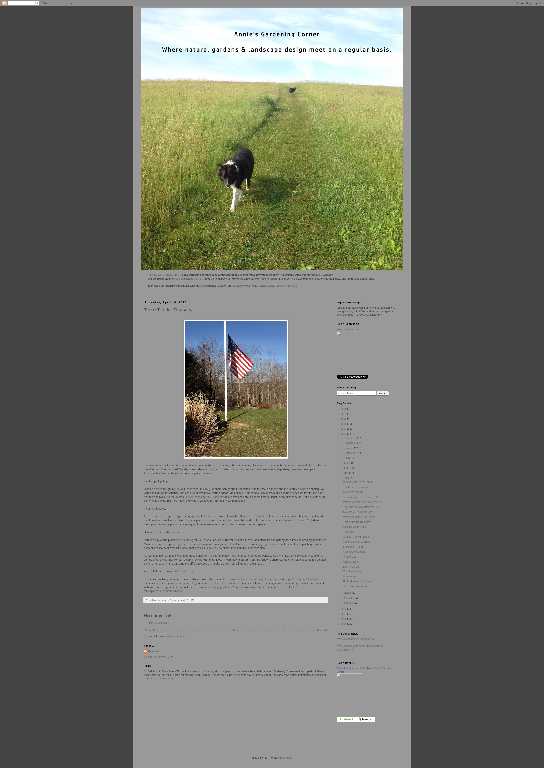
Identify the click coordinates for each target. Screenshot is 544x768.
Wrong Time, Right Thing (357, 482)
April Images (350, 576)
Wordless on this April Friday (359, 516)
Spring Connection (354, 551)
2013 (344, 433)
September (350, 453)
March (347, 592)
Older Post (321, 630)
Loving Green (351, 566)
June (347, 467)
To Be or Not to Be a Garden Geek (362, 497)
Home (236, 630)
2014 (344, 428)
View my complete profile (158, 656)
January (349, 602)
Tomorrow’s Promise (355, 586)
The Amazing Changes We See (361, 506)
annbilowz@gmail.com (218, 587)
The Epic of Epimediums (357, 487)
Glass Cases (350, 561)
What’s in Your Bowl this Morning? (362, 502)
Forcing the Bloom (353, 546)
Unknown (153, 651)
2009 (344, 623)
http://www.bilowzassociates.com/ (356, 639)
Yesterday (349, 531)
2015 (344, 423)
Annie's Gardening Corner (186, 278)
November (350, 443)
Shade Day (349, 556)
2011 (344, 614)
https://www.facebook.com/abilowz (243, 579)
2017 (344, 413)
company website (243, 285)
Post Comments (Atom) (173, 636)
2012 (344, 608)
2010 (344, 618)
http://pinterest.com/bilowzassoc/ (164, 591)
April (347, 477)
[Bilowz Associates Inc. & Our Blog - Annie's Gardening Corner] (349, 708)
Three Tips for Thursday (357, 522)
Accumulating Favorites (356, 541)
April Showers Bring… (356, 526)
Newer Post (151, 630)
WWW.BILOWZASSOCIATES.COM (277, 285)
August (348, 457)
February (349, 597)
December (350, 438)
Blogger (287, 757)
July (346, 463)
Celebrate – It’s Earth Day (358, 512)
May (346, 473)
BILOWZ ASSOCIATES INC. (164, 275)
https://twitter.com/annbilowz (302, 579)
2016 (344, 418)
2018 (344, 409)
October (348, 448)
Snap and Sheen (353, 492)
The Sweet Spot (352, 571)
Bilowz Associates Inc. (348, 329)
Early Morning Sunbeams (358, 581)
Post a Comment (158, 622)
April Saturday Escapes (356, 536)
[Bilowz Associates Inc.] (349, 366)
